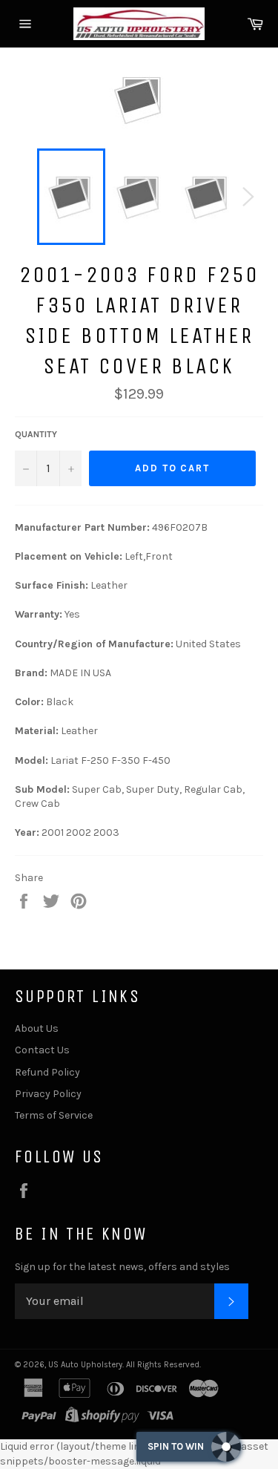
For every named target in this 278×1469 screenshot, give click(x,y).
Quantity (36, 434)
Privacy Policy (48, 1093)
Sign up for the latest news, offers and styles (122, 1266)
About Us (37, 1028)
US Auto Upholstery (85, 1365)
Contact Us (42, 1050)
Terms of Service (54, 1115)
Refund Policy (47, 1072)
